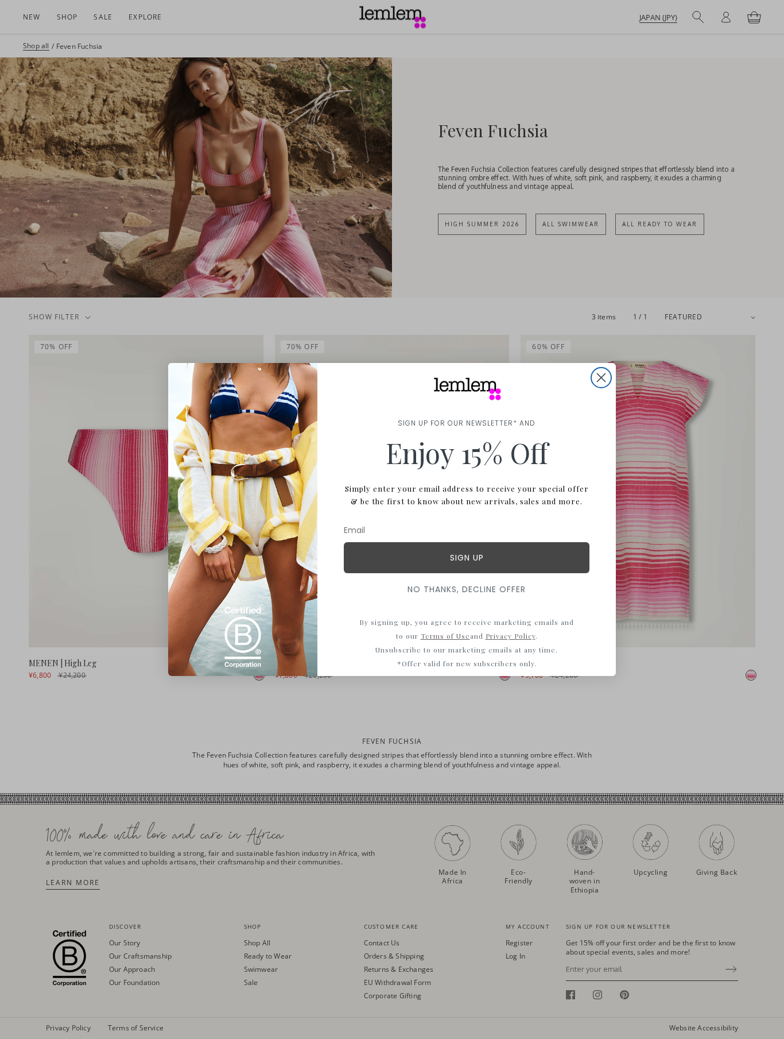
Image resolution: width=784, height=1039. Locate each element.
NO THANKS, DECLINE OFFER (466, 589)
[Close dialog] (601, 378)
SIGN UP (467, 557)
